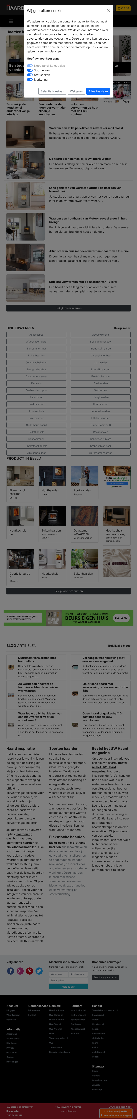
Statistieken (42, 75)
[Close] (108, 11)
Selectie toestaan (52, 91)
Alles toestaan (98, 91)
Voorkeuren (42, 70)
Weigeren (76, 91)
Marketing (41, 79)
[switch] (30, 70)
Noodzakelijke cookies (49, 65)
